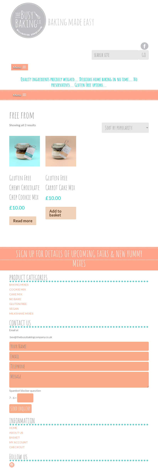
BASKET (14, 437)
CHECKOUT (17, 447)
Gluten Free (18, 304)
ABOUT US (16, 432)
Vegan (14, 308)
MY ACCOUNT (18, 442)
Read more (22, 220)
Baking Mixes (19, 284)
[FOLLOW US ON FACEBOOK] (144, 45)
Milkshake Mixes (21, 313)
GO (144, 54)
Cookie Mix (17, 289)
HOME (13, 427)
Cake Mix (15, 294)
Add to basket (55, 213)
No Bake (15, 299)
